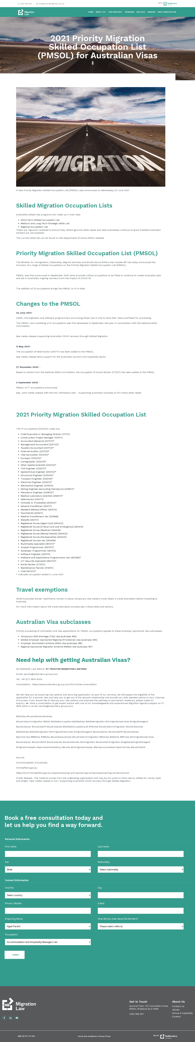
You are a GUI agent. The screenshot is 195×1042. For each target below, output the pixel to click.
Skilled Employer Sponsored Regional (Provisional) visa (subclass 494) (59, 639)
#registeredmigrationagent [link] (135, 742)
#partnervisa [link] (123, 747)
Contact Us (178, 1006)
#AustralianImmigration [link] (29, 721)
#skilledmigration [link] (95, 721)
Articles (140, 12)
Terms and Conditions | (88, 1036)
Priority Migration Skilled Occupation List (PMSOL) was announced (60, 190)
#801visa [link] (124, 737)
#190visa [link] (93, 726)
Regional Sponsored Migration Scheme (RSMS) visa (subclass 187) (57, 646)
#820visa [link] (104, 737)
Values (175, 1009)
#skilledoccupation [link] (61, 721)
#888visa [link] (35, 737)
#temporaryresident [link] (105, 747)
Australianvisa (135, 726)
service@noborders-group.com (41, 674)
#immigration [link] (87, 742)
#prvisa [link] (66, 747)
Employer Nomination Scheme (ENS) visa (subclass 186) (51, 643)
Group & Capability (182, 1013)
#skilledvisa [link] (78, 721)
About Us (100, 12)
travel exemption (126, 598)
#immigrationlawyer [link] (82, 747)
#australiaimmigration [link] (108, 742)
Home (91, 12)
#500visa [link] (21, 716)
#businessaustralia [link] (61, 737)
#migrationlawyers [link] (26, 747)
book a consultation (40, 703)
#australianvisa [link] (71, 742)
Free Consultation (167, 12)
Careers (151, 12)
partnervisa (24, 737)
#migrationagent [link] (139, 721)
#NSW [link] (46, 721)
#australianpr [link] (23, 726)
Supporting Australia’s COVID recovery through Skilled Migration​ (72, 336)
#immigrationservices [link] (117, 721)
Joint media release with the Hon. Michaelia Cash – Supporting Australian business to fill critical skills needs (81, 392)
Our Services (114, 12)
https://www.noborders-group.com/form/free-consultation (64, 684)
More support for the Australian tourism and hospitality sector (71, 356)
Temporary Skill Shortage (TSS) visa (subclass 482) (49, 636)
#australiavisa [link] (54, 726)
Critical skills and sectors (99, 606)
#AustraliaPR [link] (39, 726)
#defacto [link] (114, 737)
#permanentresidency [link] (49, 747)
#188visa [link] (45, 737)
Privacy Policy (104, 1036)
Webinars (129, 12)
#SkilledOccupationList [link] (75, 726)
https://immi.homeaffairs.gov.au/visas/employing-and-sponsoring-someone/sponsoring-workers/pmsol (72, 773)
